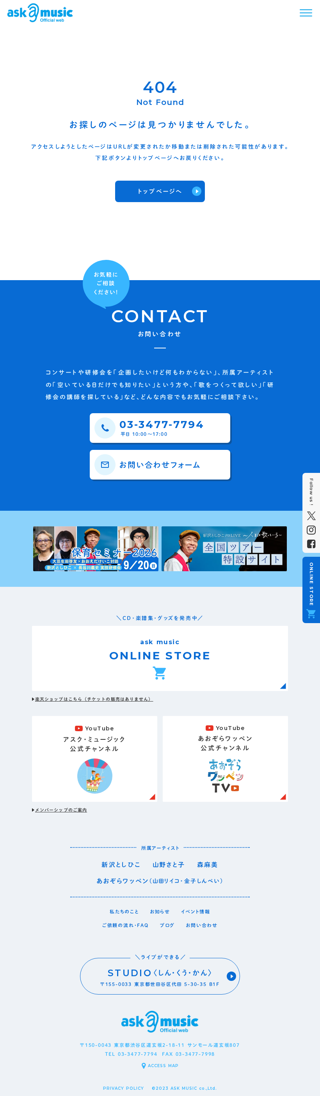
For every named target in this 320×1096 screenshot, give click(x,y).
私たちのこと (124, 911)
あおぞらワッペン (122, 881)
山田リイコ (167, 881)
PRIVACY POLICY (123, 1088)
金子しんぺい (202, 881)
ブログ (167, 925)
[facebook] (311, 544)
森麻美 (208, 865)
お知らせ (160, 911)
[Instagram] (311, 530)
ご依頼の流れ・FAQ (125, 925)
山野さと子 (169, 865)
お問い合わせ (202, 925)
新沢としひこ (120, 865)
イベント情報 (195, 911)
